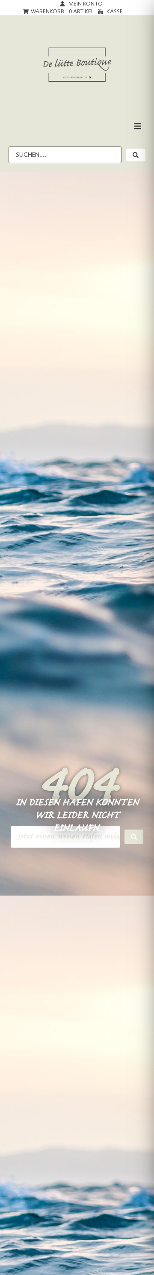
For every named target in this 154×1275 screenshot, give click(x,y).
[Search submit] (133, 837)
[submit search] (135, 155)
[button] (137, 126)
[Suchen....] (65, 154)
